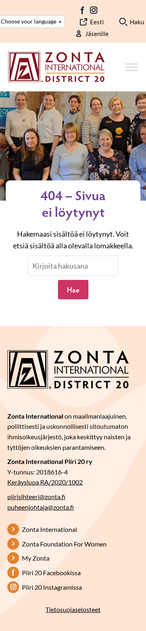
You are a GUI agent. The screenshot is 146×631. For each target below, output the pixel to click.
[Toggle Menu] (131, 67)
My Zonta (35, 558)
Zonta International (49, 529)
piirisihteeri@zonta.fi (36, 496)
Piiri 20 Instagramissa (52, 587)
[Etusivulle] (56, 66)
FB (83, 10)
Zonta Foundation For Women (64, 544)
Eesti (97, 21)
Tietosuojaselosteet (73, 609)
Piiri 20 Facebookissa (51, 572)
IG (94, 10)
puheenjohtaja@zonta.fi (40, 507)
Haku (137, 21)
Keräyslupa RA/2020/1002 (45, 482)
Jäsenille (97, 33)
